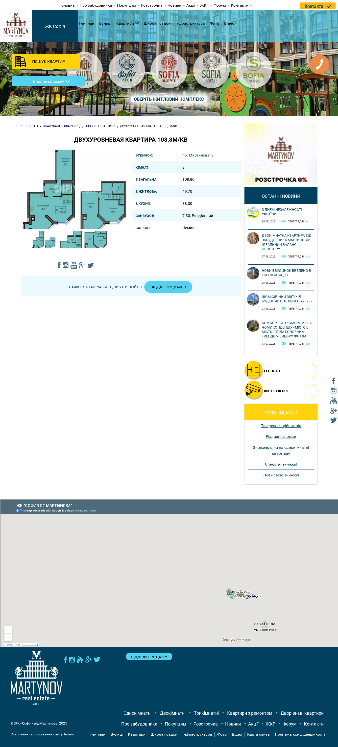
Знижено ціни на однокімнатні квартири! (281, 450)
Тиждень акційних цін (281, 425)
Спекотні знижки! (281, 464)
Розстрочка (152, 5)
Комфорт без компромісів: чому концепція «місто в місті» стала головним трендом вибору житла (287, 329)
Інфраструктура (190, 23)
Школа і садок (157, 23)
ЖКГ (204, 5)
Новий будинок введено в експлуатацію (286, 273)
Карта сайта (258, 734)
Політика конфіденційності (300, 734)
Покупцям (126, 5)
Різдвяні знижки (281, 436)
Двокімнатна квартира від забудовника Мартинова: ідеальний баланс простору (287, 242)
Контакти (239, 5)
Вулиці (105, 23)
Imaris (69, 734)
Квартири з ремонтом (249, 713)
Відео (229, 23)
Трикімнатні (206, 713)
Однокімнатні (137, 713)
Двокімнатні (173, 713)
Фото (214, 23)
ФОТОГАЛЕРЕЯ (276, 391)
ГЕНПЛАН (272, 371)
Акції (190, 5)
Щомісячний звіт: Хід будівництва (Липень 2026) (287, 299)
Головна (67, 5)
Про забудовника (96, 5)
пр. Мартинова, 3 (198, 155)
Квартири (125, 23)
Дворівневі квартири (302, 713)
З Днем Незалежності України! (282, 212)
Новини (174, 5)
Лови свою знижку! (281, 475)
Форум (220, 5)
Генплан (86, 23)
